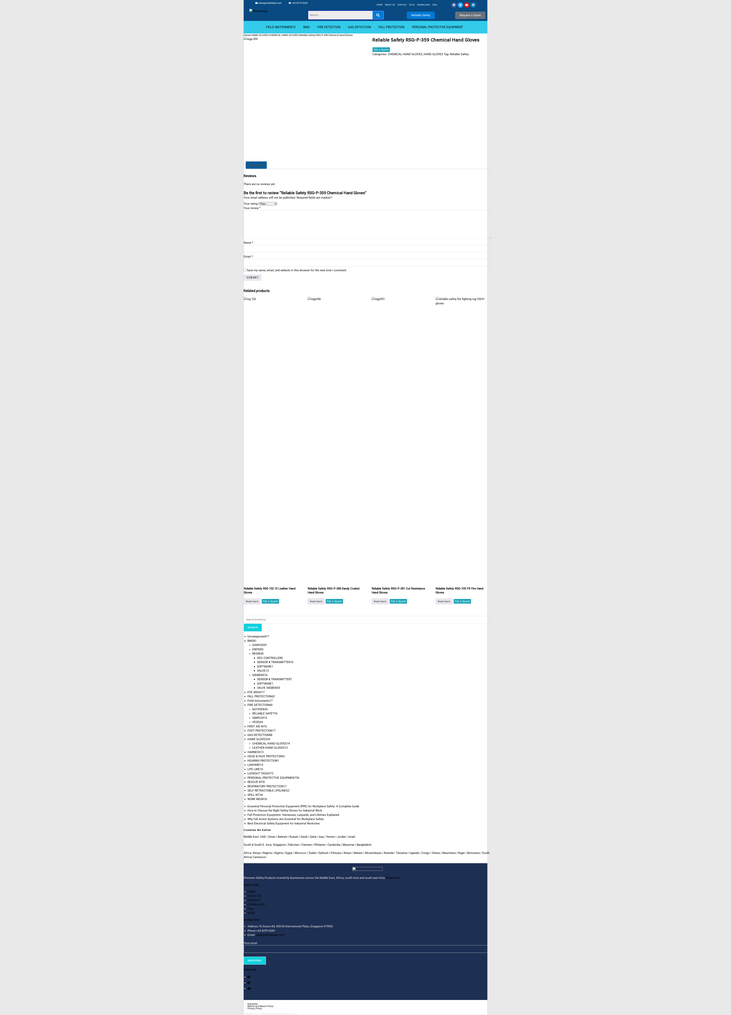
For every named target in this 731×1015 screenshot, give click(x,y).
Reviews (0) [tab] (256, 165)
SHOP (251, 913)
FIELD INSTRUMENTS (281, 27)
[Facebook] (454, 5)
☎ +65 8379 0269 (298, 3)
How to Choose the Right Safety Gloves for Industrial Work (284, 810)
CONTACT (402, 5)
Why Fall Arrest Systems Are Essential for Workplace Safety (285, 819)
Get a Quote (381, 49)
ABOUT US (390, 5)
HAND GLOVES (259, 35)
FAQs (434, 5)
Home (247, 35)
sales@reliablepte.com (270, 3)
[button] (281, 27)
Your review (252, 208)
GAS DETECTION (359, 27)
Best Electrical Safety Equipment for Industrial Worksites (283, 823)
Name (248, 242)
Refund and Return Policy (260, 1006)
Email (248, 256)
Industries (252, 1004)
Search (253, 627)
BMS (306, 27)
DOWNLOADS (423, 5)
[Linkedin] (473, 5)
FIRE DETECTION (328, 27)
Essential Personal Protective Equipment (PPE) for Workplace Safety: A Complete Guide (303, 806)
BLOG (412, 5)
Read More (393, 878)
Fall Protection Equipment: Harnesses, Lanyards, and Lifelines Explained (293, 815)
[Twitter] (460, 5)
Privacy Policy (254, 1008)
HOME (380, 5)
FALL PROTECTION (391, 27)
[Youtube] (467, 5)
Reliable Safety (459, 54)
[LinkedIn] (248, 983)
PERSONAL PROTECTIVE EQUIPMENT (437, 27)
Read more (252, 601)
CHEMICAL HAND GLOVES (283, 35)
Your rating (251, 203)
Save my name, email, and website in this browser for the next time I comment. (297, 270)
